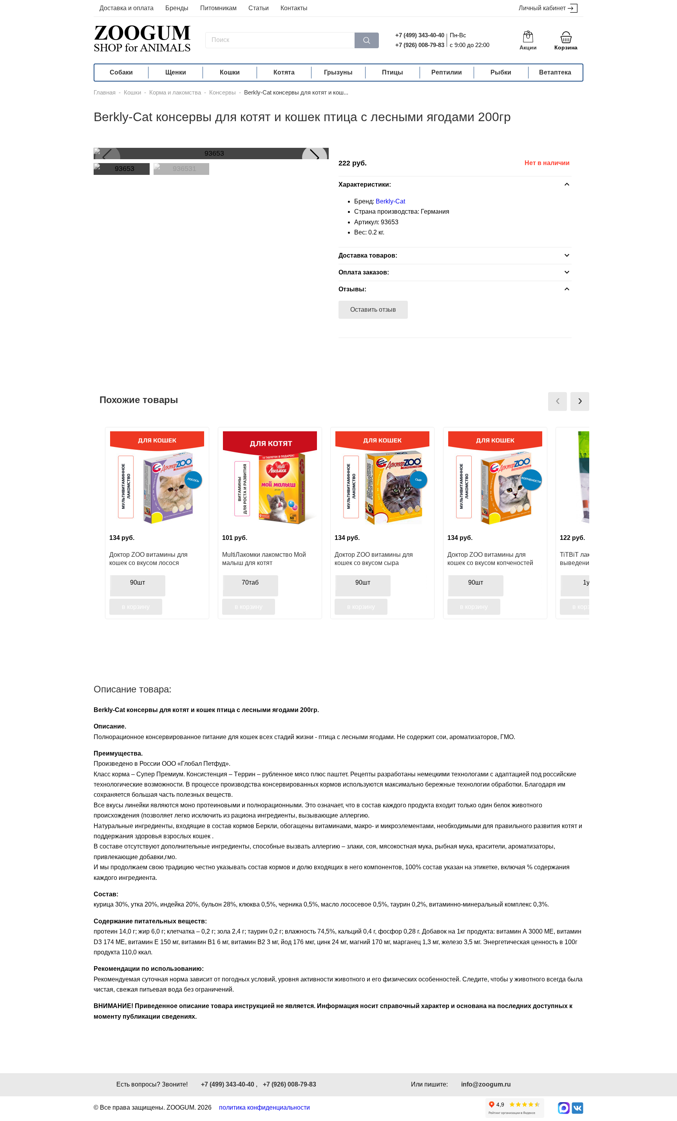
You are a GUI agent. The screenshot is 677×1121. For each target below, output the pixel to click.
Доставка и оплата (127, 8)
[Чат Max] (564, 1108)
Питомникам (218, 8)
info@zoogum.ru (486, 1084)
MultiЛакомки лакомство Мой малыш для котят (264, 558)
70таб (250, 582)
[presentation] (557, 401)
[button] (314, 157)
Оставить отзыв (373, 309)
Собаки (121, 72)
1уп (588, 582)
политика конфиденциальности (264, 1107)
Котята (284, 72)
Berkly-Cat (390, 201)
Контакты (294, 8)
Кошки (230, 72)
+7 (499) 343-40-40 (419, 35)
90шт (137, 582)
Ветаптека (555, 72)
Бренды (176, 8)
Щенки (175, 72)
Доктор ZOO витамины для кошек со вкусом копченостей (490, 558)
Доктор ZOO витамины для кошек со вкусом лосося (148, 558)
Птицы (392, 72)
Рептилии (446, 72)
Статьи (258, 8)
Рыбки (501, 72)
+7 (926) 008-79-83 (419, 45)
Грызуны (338, 72)
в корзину (136, 606)
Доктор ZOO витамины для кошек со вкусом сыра (374, 558)
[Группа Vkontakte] (577, 1108)
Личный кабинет (542, 8)
